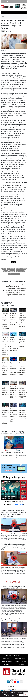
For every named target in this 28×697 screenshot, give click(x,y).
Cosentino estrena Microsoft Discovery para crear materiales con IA (22, 368)
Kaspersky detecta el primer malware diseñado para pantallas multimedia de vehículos (5, 321)
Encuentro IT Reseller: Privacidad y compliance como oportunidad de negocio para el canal (13, 433)
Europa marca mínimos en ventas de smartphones (5, 390)
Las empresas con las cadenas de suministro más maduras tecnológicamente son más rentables (16, 286)
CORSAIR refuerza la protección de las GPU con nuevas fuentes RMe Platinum (13, 319)
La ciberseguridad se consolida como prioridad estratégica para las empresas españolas (6, 416)
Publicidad (21, 664)
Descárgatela (24, 8)
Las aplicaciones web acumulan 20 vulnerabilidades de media (15, 368)
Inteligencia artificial (21, 268)
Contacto (6, 664)
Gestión (4, 268)
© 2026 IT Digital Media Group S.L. (14, 655)
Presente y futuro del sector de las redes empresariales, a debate (13, 587)
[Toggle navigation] (3, 12)
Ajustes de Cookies (7, 661)
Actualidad (12, 271)
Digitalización (11, 268)
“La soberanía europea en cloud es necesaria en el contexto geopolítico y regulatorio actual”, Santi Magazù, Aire (14, 547)
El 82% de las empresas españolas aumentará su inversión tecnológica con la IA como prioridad (5, 370)
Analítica (6, 271)
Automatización (20, 271)
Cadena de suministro (14, 274)
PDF (16, 504)
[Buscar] (3, 2)
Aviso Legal (6, 658)
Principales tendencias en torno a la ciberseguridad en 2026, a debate (13, 620)
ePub (21, 504)
